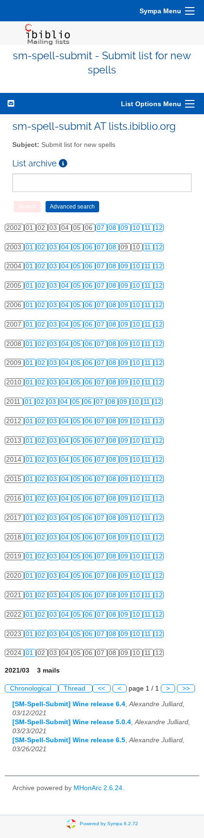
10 (137, 227)
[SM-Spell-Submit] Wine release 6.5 (68, 740)
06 (89, 247)
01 (30, 247)
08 (113, 227)
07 (101, 227)
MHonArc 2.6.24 (98, 788)
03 (54, 247)
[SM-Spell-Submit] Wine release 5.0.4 (71, 722)
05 (78, 247)
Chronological (31, 688)
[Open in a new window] (63, 163)
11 (148, 227)
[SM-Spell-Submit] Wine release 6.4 (68, 704)
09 (125, 227)
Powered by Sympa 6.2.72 (109, 823)
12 (159, 227)
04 (66, 247)
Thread (75, 688)
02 (42, 247)
